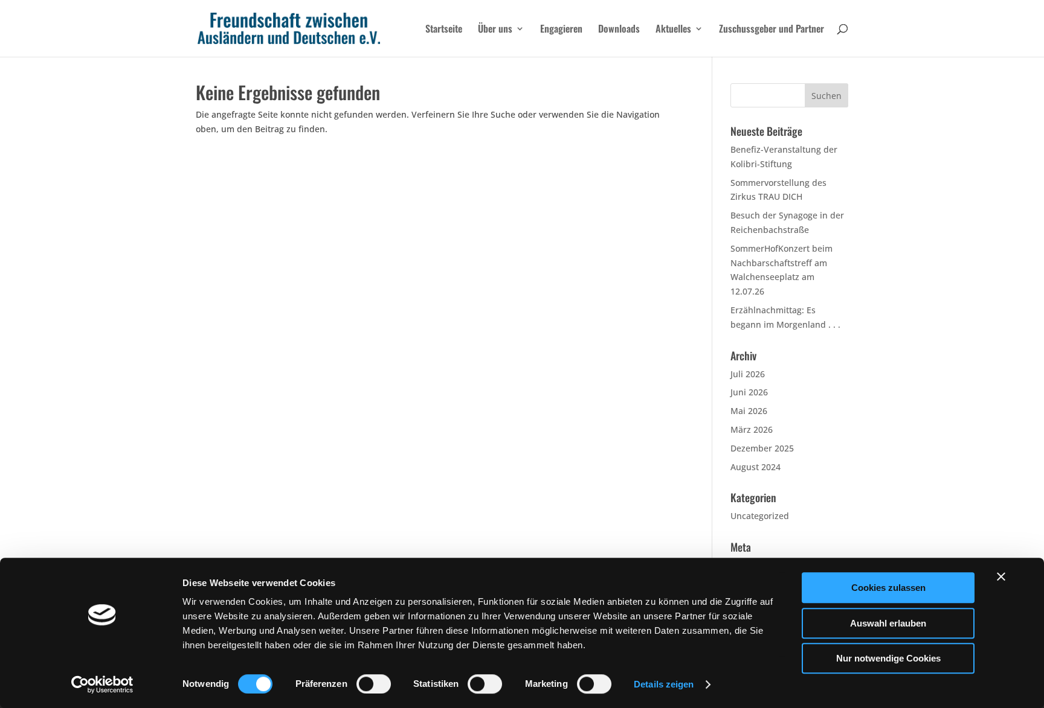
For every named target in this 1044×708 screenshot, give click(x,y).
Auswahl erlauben (888, 623)
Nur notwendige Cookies (888, 658)
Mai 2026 (748, 410)
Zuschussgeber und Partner (771, 30)
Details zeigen (664, 684)
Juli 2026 (747, 374)
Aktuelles (673, 30)
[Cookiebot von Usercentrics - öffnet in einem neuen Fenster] (102, 684)
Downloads (619, 30)
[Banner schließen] (1001, 576)
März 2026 (751, 429)
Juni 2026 (749, 392)
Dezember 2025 (762, 448)
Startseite (443, 30)
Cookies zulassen (888, 587)
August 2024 (755, 467)
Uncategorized (759, 515)
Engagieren (561, 30)
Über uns (495, 30)
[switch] (373, 684)
